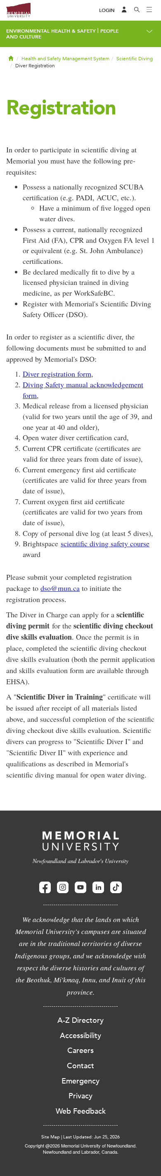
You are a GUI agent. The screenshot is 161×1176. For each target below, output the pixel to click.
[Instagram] (63, 888)
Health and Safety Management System (65, 59)
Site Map (50, 1137)
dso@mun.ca (60, 588)
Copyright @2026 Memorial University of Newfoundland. (81, 1145)
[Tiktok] (116, 888)
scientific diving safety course (105, 543)
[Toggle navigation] (149, 10)
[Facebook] (45, 888)
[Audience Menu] (124, 10)
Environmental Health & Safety (51, 31)
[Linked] (98, 888)
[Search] (137, 10)
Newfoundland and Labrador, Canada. (80, 1151)
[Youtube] (80, 888)
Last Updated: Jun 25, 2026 (91, 1137)
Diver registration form (57, 374)
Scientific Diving (134, 59)
